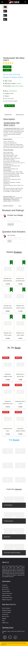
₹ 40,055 (20, 284)
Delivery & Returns (6, 595)
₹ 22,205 (20, 434)
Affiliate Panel (5, 622)
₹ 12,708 (8, 338)
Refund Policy (20, 114)
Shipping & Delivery (6, 610)
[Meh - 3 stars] (12, 218)
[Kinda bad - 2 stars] (10, 218)
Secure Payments (6, 608)
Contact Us (4, 585)
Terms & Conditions (6, 612)
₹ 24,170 (8, 406)
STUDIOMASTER (13, 91)
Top (14, 439)
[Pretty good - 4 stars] (14, 218)
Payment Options (6, 591)
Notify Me (9, 105)
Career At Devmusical (7, 593)
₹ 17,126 (20, 311)
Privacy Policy (5, 587)
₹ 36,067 (8, 311)
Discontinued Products (7, 597)
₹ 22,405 (8, 434)
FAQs (3, 620)
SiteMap (4, 618)
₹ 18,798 (8, 284)
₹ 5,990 (20, 379)
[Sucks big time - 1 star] (8, 218)
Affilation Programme (7, 599)
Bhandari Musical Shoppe (17, 86)
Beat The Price (5, 589)
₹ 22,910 (20, 406)
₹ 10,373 (20, 338)
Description (8, 114)
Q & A (20, 205)
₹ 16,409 (8, 379)
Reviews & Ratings (8, 205)
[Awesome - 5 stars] (16, 218)
